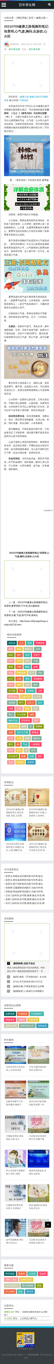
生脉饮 (30, 690)
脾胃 (11, 667)
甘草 (19, 661)
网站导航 (22, 18)
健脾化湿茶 (11, 1025)
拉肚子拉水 (29, 963)
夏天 (11, 744)
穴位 (16, 981)
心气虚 (12, 690)
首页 (31, 18)
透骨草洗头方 (27, 1025)
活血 (11, 762)
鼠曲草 (21, 1273)
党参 (11, 649)
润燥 (11, 750)
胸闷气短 (13, 720)
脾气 (21, 702)
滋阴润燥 (13, 726)
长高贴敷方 (36, 1013)
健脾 (19, 684)
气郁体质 (33, 1019)
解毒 (27, 708)
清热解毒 (37, 678)
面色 (35, 708)
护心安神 (10, 1291)
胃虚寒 (12, 702)
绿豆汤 (12, 643)
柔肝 (40, 756)
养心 (11, 714)
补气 (11, 684)
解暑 (23, 756)
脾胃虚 (35, 732)
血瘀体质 (10, 1013)
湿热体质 (42, 1025)
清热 (27, 678)
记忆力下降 (22, 732)
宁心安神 (21, 714)
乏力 (32, 672)
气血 (25, 744)
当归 (27, 655)
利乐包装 (10, 1273)
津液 (11, 708)
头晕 (38, 649)
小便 (19, 738)
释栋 (39, 1285)
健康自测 (18, 986)
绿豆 (11, 655)
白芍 (11, 661)
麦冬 (19, 655)
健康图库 (18, 991)
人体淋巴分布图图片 (34, 991)
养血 (21, 690)
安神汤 (20, 762)
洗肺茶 (21, 1019)
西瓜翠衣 (25, 720)
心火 (11, 678)
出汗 (40, 702)
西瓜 (27, 661)
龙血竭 (42, 1273)
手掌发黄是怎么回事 (34, 986)
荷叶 (36, 720)
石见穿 (32, 1273)
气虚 (35, 661)
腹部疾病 (18, 963)
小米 (19, 708)
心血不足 (25, 696)
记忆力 (30, 702)
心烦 (19, 678)
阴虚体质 (10, 1019)
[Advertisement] (27, 73)
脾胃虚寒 (21, 672)
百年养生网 (27, 5)
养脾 (23, 726)
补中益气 (13, 756)
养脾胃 (39, 726)
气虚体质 (23, 100)
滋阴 (32, 714)
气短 (40, 672)
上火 (21, 643)
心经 (40, 690)
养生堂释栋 (27, 1285)
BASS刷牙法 (12, 1285)
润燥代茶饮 (26, 1279)
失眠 (29, 643)
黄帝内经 (13, 696)
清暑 (32, 756)
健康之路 (41, 18)
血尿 (27, 684)
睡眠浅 (36, 738)
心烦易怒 (35, 744)
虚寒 (11, 732)
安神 (33, 750)
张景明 (30, 762)
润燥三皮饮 (11, 1279)
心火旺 (37, 696)
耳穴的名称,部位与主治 (30, 981)
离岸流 (30, 1291)
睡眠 (27, 667)
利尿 (27, 738)
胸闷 (35, 684)
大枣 (11, 738)
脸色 (19, 750)
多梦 (35, 667)
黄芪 (19, 649)
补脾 (19, 667)
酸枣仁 (28, 649)
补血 (11, 672)
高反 (20, 1291)
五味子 (36, 655)
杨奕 (16, 976)
